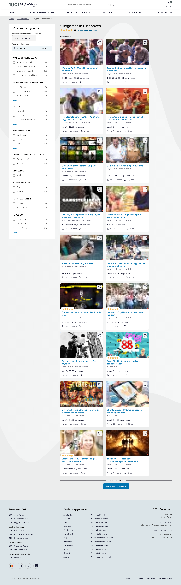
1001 (11, 12)
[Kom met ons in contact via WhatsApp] (28, 566)
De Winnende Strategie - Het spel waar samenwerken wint (125, 216)
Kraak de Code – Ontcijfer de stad (78, 263)
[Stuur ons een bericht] (20, 566)
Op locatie (31, 159)
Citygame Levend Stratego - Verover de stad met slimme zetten (80, 411)
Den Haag (67, 526)
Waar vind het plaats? (21, 44)
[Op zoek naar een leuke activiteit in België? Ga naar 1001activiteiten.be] (12, 566)
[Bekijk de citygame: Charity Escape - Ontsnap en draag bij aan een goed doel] (127, 394)
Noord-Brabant (106, 538)
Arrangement (31, 203)
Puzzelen (108, 12)
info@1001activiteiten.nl (162, 530)
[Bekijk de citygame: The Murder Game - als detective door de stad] (81, 296)
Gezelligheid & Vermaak (31, 66)
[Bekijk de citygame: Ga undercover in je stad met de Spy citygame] (81, 345)
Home (11, 19)
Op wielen (31, 111)
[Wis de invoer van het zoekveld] (108, 5)
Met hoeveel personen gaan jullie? (26, 34)
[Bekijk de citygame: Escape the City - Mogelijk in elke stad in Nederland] (127, 52)
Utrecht (66, 553)
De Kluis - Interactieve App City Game (125, 166)
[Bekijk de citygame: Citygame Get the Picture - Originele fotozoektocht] (81, 150)
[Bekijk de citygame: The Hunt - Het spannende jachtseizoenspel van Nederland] (127, 443)
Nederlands (31, 135)
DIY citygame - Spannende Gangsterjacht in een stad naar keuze (81, 216)
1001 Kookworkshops (18, 538)
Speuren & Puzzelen (31, 71)
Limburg (103, 534)
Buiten (31, 191)
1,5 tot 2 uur (31, 223)
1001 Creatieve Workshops (21, 534)
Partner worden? (165, 578)
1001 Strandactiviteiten (19, 550)
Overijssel (103, 545)
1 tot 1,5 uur (31, 219)
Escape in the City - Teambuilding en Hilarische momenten (79, 460)
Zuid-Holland (105, 557)
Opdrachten (134, 12)
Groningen (104, 530)
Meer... (15, 100)
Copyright (139, 578)
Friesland (103, 523)
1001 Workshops (16, 530)
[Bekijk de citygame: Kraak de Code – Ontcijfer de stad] (81, 247)
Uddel (66, 549)
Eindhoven (68, 530)
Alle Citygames (163, 12)
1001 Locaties (15, 558)
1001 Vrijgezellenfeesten (20, 523)
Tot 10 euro (31, 87)
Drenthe (102, 515)
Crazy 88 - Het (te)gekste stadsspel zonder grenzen (124, 362)
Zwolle (66, 557)
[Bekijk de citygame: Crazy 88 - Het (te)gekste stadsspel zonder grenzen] (127, 345)
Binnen (31, 187)
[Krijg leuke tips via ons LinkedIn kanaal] (36, 566)
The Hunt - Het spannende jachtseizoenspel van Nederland (122, 460)
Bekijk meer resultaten (115, 486)
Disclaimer (151, 578)
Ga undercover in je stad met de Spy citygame (79, 362)
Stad (31, 175)
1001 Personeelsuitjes (19, 519)
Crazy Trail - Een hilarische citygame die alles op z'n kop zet (126, 264)
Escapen (31, 115)
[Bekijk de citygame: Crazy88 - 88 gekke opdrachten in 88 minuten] (127, 296)
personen (26, 38)
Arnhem (66, 519)
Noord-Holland (106, 542)
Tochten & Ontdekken (31, 75)
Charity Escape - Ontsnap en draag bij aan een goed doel (125, 411)
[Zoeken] (112, 4)
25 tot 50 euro (31, 95)
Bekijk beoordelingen (87, 30)
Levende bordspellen (41, 12)
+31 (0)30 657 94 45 (164, 522)
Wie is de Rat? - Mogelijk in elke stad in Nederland (80, 69)
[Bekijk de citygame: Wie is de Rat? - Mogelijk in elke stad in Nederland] (81, 52)
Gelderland (104, 526)
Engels (31, 139)
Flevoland (103, 519)
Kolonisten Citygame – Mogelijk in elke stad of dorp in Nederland (126, 118)
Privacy (129, 578)
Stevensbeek (68, 545)
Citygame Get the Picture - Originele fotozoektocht (79, 167)
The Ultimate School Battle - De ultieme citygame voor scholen (81, 118)
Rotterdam (68, 542)
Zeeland (102, 553)
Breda (66, 523)
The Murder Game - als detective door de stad (81, 313)
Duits (31, 143)
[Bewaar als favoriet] (99, 42)
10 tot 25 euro (31, 91)
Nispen (66, 538)
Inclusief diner (31, 207)
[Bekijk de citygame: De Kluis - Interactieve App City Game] (127, 150)
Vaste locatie (31, 163)
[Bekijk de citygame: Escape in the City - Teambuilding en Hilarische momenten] (81, 443)
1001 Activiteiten (16, 515)
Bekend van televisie (78, 12)
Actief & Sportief (31, 62)
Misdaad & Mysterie (31, 119)
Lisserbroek (68, 534)
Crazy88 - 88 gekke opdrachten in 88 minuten (125, 313)
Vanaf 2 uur (31, 228)
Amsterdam (68, 515)
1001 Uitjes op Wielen (19, 546)
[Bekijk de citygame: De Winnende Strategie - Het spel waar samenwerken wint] (127, 199)
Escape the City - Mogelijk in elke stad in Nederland (126, 69)
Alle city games (23, 19)
